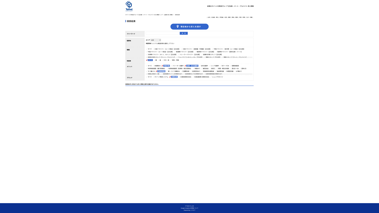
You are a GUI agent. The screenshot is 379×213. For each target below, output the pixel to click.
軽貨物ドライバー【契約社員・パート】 (229, 52)
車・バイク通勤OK (174, 71)
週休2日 (243, 68)
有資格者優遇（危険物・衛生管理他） (180, 68)
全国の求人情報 (168, 15)
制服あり (197, 68)
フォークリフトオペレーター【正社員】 (190, 57)
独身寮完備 (220, 71)
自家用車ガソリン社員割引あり (172, 74)
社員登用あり (196, 71)
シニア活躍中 (215, 66)
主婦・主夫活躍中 (192, 66)
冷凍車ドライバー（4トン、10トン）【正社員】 (162, 54)
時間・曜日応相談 (223, 68)
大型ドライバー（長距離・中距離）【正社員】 (197, 49)
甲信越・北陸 (223, 17)
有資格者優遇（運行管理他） (157, 68)
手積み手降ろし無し (154, 74)
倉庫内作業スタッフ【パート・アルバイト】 (161, 57)
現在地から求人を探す (191, 26)
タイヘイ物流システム (161, 77)
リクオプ (192, 210)
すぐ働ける (151, 71)
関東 (229, 17)
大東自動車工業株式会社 (201, 77)
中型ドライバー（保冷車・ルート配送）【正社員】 (229, 49)
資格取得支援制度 (208, 71)
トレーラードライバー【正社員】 (190, 54)
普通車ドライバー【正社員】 (185, 52)
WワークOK (225, 66)
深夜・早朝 (175, 60)
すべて (150, 49)
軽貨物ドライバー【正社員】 (206, 52)
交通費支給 (185, 71)
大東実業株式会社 (185, 77)
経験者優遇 (235, 66)
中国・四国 (242, 17)
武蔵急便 (174, 77)
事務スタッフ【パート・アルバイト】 (235, 57)
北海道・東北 (214, 17)
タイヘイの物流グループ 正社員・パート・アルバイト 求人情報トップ (144, 15)
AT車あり (239, 71)
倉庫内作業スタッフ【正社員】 (213, 54)
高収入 (213, 68)
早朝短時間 (161, 71)
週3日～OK (235, 68)
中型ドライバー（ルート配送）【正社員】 (160, 52)
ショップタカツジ (217, 77)
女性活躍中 (204, 66)
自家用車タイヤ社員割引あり (194, 74)
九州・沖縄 (249, 17)
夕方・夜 (166, 60)
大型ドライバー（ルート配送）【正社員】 (167, 49)
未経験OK (157, 66)
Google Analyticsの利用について (189, 208)
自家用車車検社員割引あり (214, 74)
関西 (236, 17)
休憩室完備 (229, 71)
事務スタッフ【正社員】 (213, 57)
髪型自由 (205, 68)
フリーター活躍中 (178, 66)
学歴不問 (166, 66)
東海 (233, 17)
